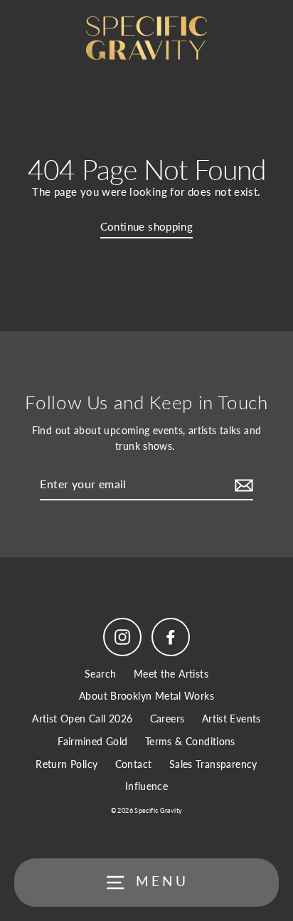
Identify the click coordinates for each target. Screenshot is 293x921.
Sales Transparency (213, 764)
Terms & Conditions (190, 741)
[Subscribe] (241, 484)
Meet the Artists (171, 674)
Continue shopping (146, 226)
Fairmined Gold (92, 741)
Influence (146, 786)
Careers (167, 719)
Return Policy (66, 764)
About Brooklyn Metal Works (146, 696)
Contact (133, 764)
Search (100, 674)
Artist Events (231, 719)
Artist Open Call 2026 (82, 719)
